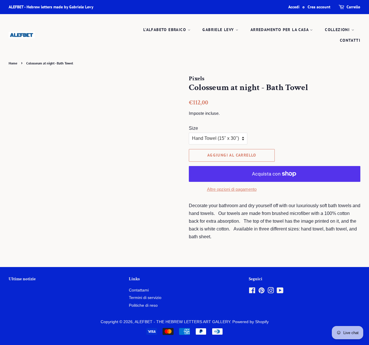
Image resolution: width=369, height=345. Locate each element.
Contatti (350, 40)
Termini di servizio (145, 298)
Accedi (294, 6)
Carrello (353, 6)
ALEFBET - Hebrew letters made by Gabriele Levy (51, 6)
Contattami (139, 290)
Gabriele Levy (219, 29)
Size (193, 128)
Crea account (319, 6)
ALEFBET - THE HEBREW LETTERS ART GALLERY (182, 322)
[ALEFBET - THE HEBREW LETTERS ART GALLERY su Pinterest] (261, 291)
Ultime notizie (22, 279)
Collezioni (338, 29)
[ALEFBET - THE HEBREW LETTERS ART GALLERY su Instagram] (271, 291)
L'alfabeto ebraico (165, 29)
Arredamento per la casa (280, 29)
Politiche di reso (143, 305)
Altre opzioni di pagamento (232, 189)
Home (13, 63)
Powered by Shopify (250, 322)
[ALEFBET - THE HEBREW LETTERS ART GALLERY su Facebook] (252, 291)
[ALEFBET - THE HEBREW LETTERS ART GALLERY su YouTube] (280, 291)
